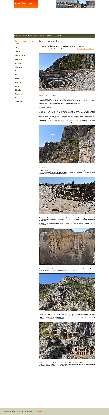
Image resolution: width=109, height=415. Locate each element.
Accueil (16, 35)
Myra (17, 78)
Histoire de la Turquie (33, 35)
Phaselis (18, 90)
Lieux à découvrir (23, 35)
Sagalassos (19, 94)
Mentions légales (37, 411)
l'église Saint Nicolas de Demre (85, 49)
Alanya (17, 48)
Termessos (18, 101)
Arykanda (18, 59)
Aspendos (18, 63)
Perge (17, 86)
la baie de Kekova (45, 50)
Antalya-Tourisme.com (23, 3)
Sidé (16, 98)
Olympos (18, 82)
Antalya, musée (20, 55)
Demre (17, 71)
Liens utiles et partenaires (46, 35)
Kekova (17, 75)
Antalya (17, 52)
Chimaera (18, 67)
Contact (59, 35)
